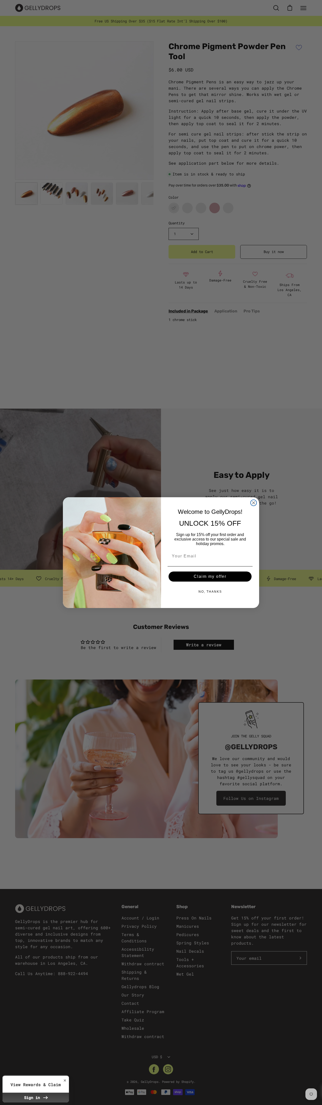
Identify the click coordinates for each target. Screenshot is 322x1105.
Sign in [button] (33, 1097)
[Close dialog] (254, 503)
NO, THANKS (210, 591)
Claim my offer (210, 576)
